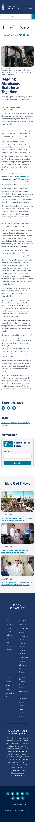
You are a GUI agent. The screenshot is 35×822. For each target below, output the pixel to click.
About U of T (23, 625)
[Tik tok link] (13, 798)
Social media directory (17, 804)
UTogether (22, 665)
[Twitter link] (20, 35)
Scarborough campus (23, 700)
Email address (8, 451)
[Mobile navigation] (30, 7)
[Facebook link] (24, 35)
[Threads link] (23, 798)
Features (14, 423)
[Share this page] (14, 408)
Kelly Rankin (8, 109)
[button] (26, 7)
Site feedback (10, 693)
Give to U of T (23, 628)
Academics (22, 632)
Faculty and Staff (11, 640)
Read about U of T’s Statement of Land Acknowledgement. (18, 772)
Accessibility (10, 685)
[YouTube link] (22, 793)
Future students (10, 622)
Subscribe (17, 463)
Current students (10, 629)
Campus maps (21, 707)
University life (23, 657)
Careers (8, 681)
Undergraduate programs (24, 637)
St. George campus (22, 686)
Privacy (8, 689)
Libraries (22, 661)
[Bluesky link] (18, 798)
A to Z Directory (22, 670)
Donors (9, 646)
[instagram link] (28, 35)
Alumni (9, 635)
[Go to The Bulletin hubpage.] (8, 444)
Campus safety (21, 714)
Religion (4, 425)
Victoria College (24, 423)
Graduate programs (22, 644)
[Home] (10, 7)
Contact (8, 678)
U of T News (17, 27)
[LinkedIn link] (27, 793)
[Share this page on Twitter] (3, 408)
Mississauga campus (23, 693)
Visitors (9, 650)
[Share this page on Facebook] (8, 408)
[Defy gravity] (17, 604)
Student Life (5, 423)
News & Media (24, 621)
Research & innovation (23, 651)
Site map (9, 697)
